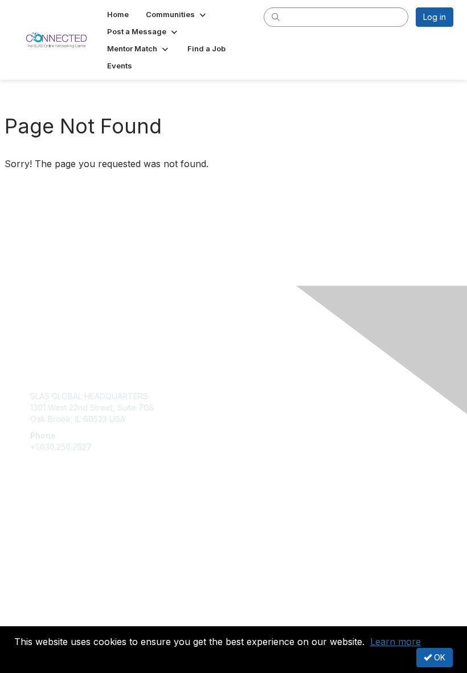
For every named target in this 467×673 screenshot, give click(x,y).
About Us (47, 608)
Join (38, 521)
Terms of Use (55, 619)
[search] (276, 16)
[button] (176, 14)
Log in (434, 17)
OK (438, 657)
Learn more (395, 641)
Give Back (49, 533)
